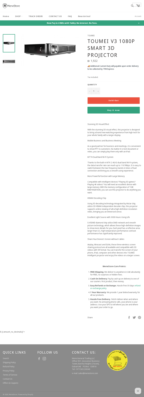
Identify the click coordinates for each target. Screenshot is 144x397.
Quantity (92, 85)
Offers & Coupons (10, 383)
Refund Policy (8, 366)
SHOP (18, 16)
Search (6, 358)
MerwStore (13, 394)
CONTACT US (55, 16)
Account (138, 16)
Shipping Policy (9, 362)
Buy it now (113, 110)
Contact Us (7, 378)
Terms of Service (10, 374)
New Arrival (84, 16)
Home (6, 16)
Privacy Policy (8, 370)
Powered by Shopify (25, 394)
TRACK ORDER (36, 16)
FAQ (70, 16)
